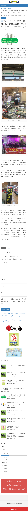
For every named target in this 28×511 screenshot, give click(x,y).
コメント (4, 262)
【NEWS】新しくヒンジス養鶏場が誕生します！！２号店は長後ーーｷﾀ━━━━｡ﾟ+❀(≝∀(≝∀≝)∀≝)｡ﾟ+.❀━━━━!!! (17, 435)
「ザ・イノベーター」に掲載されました (16, 365)
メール (3, 286)
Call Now (15, 509)
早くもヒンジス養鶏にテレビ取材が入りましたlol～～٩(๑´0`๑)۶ (13, 320)
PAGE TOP (25, 494)
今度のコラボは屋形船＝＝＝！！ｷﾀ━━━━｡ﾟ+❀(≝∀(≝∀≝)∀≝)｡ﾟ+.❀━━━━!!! (15, 404)
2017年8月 (4, 468)
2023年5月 (4, 457)
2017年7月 (4, 471)
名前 (3, 279)
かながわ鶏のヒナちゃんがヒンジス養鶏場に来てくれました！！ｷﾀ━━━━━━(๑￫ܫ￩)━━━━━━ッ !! (13, 315)
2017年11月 (4, 460)
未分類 (4, 17)
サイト (3, 292)
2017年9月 (4, 465)
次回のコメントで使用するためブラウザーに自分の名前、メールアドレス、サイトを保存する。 (13, 301)
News (3, 446)
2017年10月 (4, 462)
